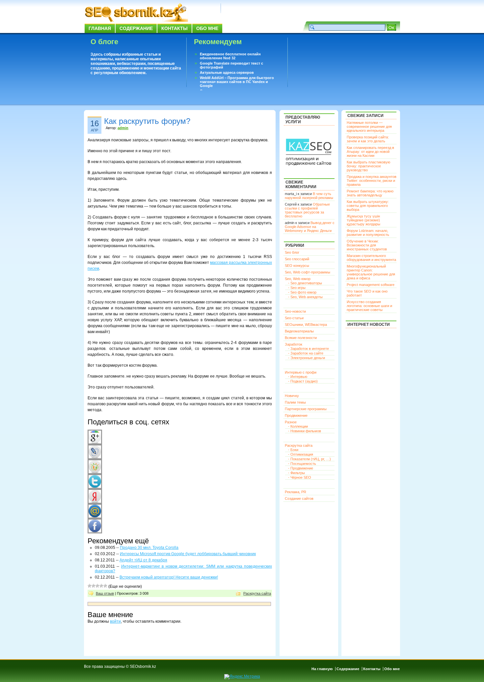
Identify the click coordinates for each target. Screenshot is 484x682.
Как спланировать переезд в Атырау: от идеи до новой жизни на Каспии (370, 151)
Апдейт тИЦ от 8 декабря (143, 560)
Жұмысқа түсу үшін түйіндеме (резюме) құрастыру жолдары (363, 220)
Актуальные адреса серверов (227, 72)
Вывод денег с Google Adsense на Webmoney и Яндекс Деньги (310, 227)
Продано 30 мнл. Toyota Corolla (149, 547)
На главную (322, 669)
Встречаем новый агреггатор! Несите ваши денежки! (169, 577)
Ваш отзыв (105, 593)
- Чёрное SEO (299, 477)
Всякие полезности (301, 338)
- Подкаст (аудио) (303, 381)
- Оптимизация (300, 454)
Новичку (292, 396)
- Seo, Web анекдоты (305, 297)
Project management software (370, 285)
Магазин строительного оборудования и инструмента (371, 258)
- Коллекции (298, 426)
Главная (100, 28)
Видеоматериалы (299, 331)
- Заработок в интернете (308, 349)
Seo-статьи (294, 318)
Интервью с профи (300, 372)
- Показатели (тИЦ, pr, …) (309, 459)
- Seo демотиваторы (305, 283)
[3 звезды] (97, 586)
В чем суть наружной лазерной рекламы (309, 196)
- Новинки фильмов (304, 431)
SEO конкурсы (297, 266)
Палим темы (295, 402)
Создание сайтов (299, 498)
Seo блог (292, 252)
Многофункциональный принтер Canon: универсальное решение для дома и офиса (371, 272)
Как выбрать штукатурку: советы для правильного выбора (368, 206)
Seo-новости (295, 311)
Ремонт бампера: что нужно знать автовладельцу (370, 193)
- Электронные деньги (306, 358)
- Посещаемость (302, 464)
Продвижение (296, 415)
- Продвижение (300, 468)
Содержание (136, 28)
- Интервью (297, 377)
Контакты (174, 28)
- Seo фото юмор (302, 292)
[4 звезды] (101, 586)
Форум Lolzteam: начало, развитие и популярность (368, 233)
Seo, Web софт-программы (307, 272)
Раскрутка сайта (257, 593)
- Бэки (293, 450)
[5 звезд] (105, 586)
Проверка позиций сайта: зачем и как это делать (368, 139)
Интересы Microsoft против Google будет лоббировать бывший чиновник (188, 554)
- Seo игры (297, 288)
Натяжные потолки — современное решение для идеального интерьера (369, 126)
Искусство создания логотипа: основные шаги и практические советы (369, 306)
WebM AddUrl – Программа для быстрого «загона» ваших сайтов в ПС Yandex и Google (237, 82)
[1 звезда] (90, 586)
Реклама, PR (295, 492)
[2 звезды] (93, 586)
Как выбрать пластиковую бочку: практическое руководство (368, 166)
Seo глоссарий (297, 259)
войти (115, 621)
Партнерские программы (306, 409)
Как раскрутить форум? (147, 121)
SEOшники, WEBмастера (306, 325)
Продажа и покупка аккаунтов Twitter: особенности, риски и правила (371, 180)
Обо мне (207, 28)
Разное (291, 422)
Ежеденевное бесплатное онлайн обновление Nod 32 (230, 56)
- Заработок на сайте (305, 353)
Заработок (293, 344)
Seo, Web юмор (297, 279)
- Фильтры (296, 473)
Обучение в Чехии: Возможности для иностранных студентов (367, 245)
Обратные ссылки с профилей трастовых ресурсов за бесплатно (307, 210)
